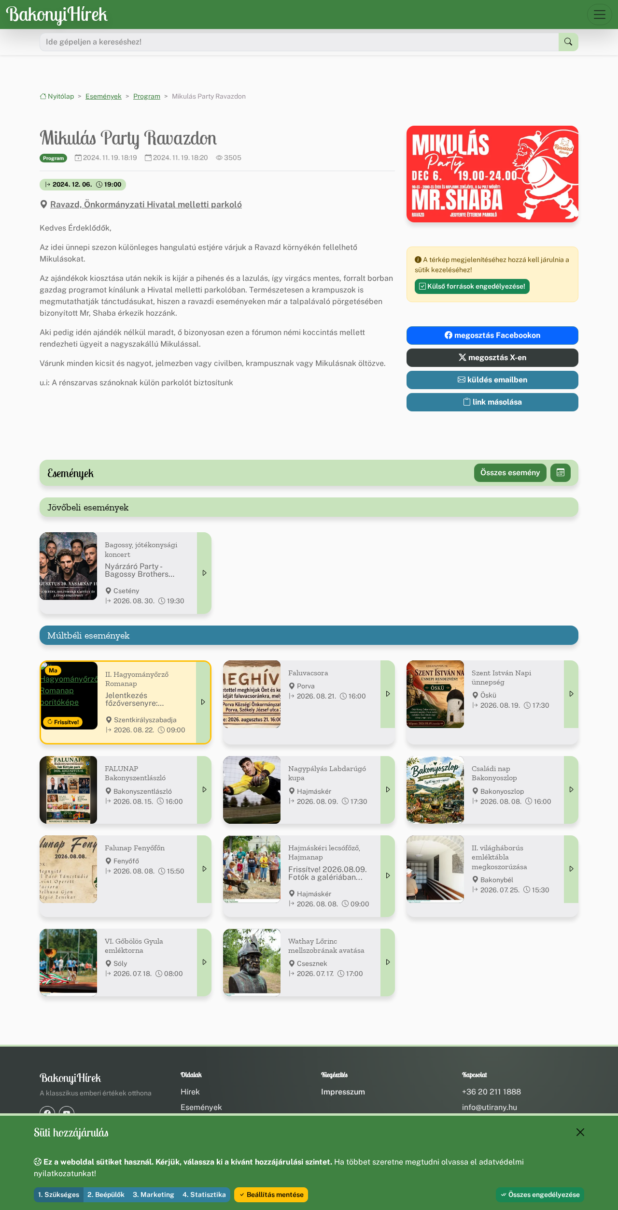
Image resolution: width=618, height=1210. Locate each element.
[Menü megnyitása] (599, 14)
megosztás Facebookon (496, 335)
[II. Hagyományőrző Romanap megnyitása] (203, 702)
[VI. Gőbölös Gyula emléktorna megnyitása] (204, 962)
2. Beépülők (106, 1194)
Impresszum (343, 1091)
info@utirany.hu (489, 1107)
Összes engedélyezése (543, 1194)
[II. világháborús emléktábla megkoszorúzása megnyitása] (571, 869)
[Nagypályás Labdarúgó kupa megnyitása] (387, 790)
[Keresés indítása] (568, 42)
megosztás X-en (496, 357)
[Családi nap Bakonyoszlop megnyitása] (571, 790)
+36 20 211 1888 (491, 1091)
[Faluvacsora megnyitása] (387, 694)
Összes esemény (510, 472)
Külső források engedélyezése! (475, 286)
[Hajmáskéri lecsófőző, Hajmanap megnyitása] (387, 876)
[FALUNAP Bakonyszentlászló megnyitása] (204, 790)
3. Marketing (153, 1194)
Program (146, 96)
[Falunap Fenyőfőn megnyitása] (204, 869)
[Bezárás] (580, 1132)
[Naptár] (560, 473)
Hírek (190, 1091)
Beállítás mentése (274, 1194)
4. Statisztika (204, 1194)
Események (103, 96)
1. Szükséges (58, 1194)
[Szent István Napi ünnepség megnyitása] (571, 694)
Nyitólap (60, 96)
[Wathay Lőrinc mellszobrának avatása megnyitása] (387, 962)
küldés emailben (496, 379)
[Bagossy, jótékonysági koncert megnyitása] (204, 572)
